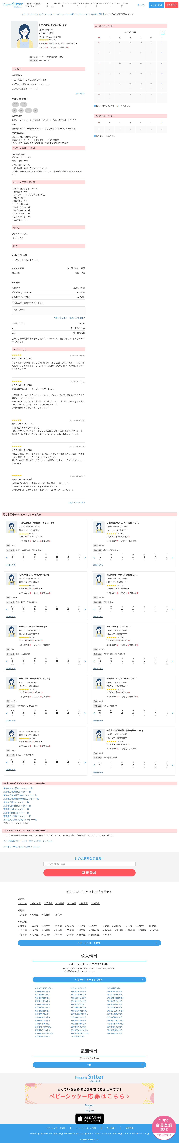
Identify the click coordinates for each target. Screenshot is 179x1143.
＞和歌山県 (94, 930)
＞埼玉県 (59, 903)
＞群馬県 (95, 903)
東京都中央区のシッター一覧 (16, 809)
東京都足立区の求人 (114, 1008)
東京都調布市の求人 (42, 1020)
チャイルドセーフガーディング (135, 1134)
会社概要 (111, 1128)
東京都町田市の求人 (78, 1020)
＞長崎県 (45, 934)
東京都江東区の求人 (78, 995)
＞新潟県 (104, 926)
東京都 (94, 14)
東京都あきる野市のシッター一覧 (18, 788)
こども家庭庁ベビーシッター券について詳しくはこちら (27, 841)
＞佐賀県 (34, 934)
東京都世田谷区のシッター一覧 (17, 806)
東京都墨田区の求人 (42, 995)
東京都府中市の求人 (78, 1017)
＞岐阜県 (34, 930)
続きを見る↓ (80, 93)
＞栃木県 (83, 903)
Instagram (89, 1111)
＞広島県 (142, 930)
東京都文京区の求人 (78, 991)
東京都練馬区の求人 (78, 1008)
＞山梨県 (151, 926)
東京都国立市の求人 (78, 1027)
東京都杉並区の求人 (114, 1001)
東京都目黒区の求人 (42, 998)
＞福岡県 (22, 934)
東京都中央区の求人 (78, 988)
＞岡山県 (130, 930)
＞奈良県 (57, 914)
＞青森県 (34, 926)
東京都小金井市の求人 (115, 1020)
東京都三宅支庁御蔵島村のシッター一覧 (21, 799)
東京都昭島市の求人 (114, 1017)
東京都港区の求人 (114, 988)
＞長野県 (22, 930)
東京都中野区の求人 (78, 1001)
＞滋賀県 (81, 930)
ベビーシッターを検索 (55, 1128)
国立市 (102, 14)
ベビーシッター (82, 14)
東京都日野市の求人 (78, 1024)
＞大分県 (69, 934)
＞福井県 (139, 926)
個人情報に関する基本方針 (51, 1134)
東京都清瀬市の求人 (114, 1030)
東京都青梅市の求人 (42, 1017)
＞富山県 (116, 926)
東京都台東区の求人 (114, 991)
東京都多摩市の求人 (114, 1033)
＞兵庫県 (34, 914)
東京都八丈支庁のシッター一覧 (17, 816)
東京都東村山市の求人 (115, 1024)
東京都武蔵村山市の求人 (80, 1033)
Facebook (89, 1105)
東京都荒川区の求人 (114, 1004)
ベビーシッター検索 (65, 14)
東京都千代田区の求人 (43, 988)
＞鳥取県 (106, 930)
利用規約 (33, 1134)
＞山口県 (153, 930)
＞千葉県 (48, 903)
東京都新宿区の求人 (42, 991)
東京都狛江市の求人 (42, 1030)
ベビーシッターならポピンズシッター (37, 14)
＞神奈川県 (35, 903)
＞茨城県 (71, 903)
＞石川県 (128, 926)
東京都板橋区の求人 (42, 1008)
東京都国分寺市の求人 (43, 1027)
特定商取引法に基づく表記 (74, 1134)
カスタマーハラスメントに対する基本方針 (104, 1134)
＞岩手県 (45, 926)
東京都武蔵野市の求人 (79, 1014)
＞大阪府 (22, 914)
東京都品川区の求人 (114, 995)
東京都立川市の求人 (42, 1014)
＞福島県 (92, 926)
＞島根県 (118, 930)
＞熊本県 (57, 934)
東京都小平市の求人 (42, 1024)
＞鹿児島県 (94, 934)
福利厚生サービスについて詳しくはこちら (22, 846)
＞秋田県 (69, 926)
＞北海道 (22, 926)
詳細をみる (11, 565)
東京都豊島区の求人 (42, 1004)
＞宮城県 (57, 926)
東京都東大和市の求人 (79, 1030)
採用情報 (129, 1128)
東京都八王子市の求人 (115, 1011)
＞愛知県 (57, 930)
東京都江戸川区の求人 (79, 1011)
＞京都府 (45, 914)
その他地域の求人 (78, 1037)
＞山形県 (81, 926)
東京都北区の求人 (78, 1004)
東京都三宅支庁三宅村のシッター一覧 (20, 795)
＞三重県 (69, 930)
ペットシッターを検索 (86, 1128)
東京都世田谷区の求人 (115, 998)
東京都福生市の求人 (114, 1027)
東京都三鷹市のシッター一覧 (16, 802)
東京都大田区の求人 (78, 998)
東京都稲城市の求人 (42, 1037)
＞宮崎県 (81, 934)
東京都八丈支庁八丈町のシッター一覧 (20, 820)
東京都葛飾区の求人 (42, 1011)
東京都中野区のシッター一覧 (16, 813)
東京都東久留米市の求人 (44, 1033)
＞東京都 (22, 903)
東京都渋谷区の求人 (42, 1001)
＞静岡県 (45, 930)
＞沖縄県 (106, 934)
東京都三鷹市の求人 (114, 1014)
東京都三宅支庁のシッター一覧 (17, 792)
